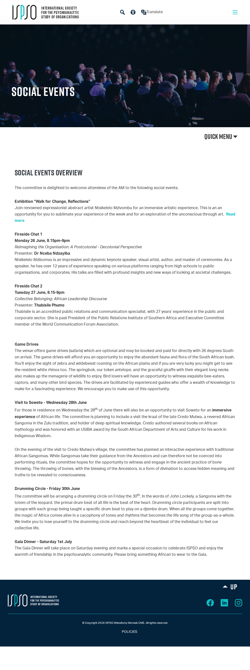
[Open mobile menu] (235, 12)
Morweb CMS (136, 623)
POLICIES (125, 632)
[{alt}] (33, 600)
